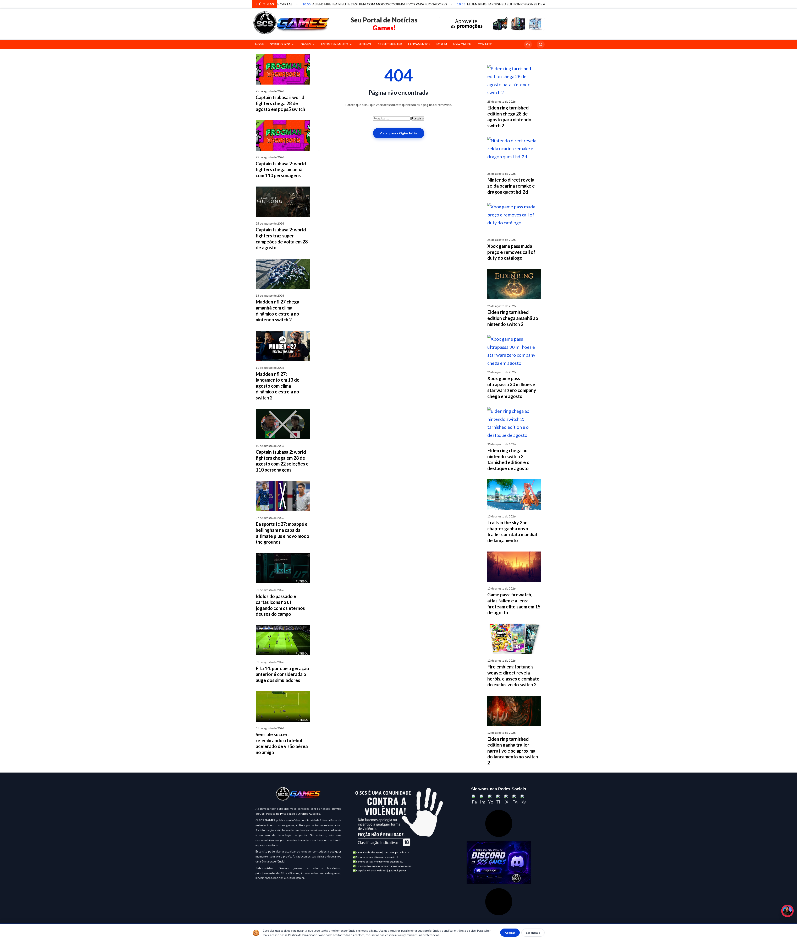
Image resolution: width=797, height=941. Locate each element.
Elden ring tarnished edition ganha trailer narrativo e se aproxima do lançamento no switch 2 (512, 750)
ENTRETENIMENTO (334, 44)
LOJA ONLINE (462, 44)
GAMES (306, 44)
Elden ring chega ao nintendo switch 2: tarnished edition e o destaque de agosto (508, 459)
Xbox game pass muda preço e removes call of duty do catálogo (511, 252)
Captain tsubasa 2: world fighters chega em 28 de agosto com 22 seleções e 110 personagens (282, 461)
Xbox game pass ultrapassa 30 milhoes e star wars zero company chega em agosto (511, 387)
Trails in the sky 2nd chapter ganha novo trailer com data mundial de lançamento (512, 531)
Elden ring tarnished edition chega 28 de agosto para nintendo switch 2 (509, 116)
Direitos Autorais (309, 813)
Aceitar (510, 932)
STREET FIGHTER (390, 44)
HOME (259, 44)
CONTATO (485, 44)
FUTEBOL (365, 44)
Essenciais (533, 932)
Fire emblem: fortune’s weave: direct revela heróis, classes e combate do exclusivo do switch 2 (513, 675)
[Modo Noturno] (528, 44)
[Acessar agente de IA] (499, 823)
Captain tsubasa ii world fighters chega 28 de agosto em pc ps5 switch (280, 103)
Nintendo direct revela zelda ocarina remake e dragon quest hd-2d (511, 185)
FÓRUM (441, 44)
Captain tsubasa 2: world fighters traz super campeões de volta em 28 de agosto (282, 238)
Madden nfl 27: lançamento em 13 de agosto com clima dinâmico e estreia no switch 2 (277, 385)
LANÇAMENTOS (419, 44)
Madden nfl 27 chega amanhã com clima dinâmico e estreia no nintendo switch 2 (277, 310)
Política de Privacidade (280, 813)
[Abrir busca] (541, 44)
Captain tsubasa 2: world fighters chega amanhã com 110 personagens (281, 169)
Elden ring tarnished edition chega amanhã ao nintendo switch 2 (512, 318)
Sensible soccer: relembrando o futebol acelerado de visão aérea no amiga (282, 743)
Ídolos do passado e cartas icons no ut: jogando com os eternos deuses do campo (280, 605)
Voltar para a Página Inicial (399, 133)
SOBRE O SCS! (280, 44)
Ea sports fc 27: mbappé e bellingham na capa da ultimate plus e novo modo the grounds (282, 533)
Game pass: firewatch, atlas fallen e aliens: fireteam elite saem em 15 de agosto (513, 603)
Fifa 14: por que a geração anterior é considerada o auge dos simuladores (282, 674)
